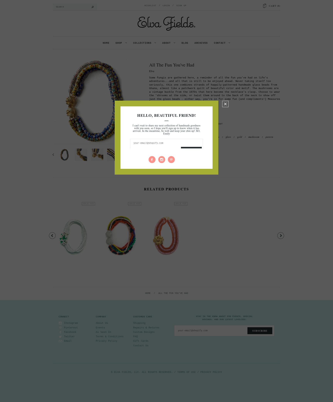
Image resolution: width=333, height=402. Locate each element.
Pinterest (171, 159)
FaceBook (152, 159)
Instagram (161, 159)
